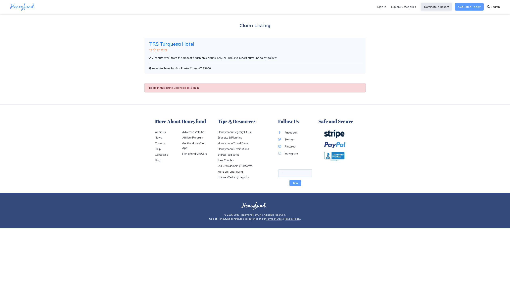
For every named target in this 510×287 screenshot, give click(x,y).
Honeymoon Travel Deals (233, 143)
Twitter (289, 139)
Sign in (381, 7)
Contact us (161, 154)
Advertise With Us (193, 132)
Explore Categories (403, 7)
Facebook (290, 132)
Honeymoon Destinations (233, 148)
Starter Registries (228, 154)
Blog (158, 160)
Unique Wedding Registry (233, 177)
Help (158, 148)
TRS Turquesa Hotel (171, 44)
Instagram (291, 153)
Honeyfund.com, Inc (251, 214)
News (158, 137)
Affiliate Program (192, 137)
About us (160, 132)
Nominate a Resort (436, 7)
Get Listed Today (469, 7)
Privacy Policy (292, 218)
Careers (160, 143)
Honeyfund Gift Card (194, 153)
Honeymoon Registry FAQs (234, 132)
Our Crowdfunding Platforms (235, 165)
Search (495, 7)
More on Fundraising (230, 171)
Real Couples (226, 160)
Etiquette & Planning (230, 137)
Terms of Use (274, 218)
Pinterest (290, 146)
